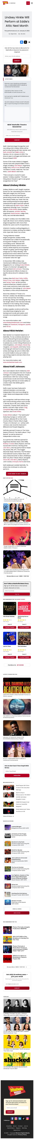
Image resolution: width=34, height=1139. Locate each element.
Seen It (10, 624)
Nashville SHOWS (8, 821)
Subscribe (17, 775)
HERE (14, 158)
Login (23, 3)
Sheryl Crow (15, 168)
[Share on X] (25, 42)
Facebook (14, 325)
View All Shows (17, 909)
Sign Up (17, 61)
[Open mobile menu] (32, 3)
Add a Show (17, 913)
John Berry (7, 448)
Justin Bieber (11, 172)
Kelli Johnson (7, 152)
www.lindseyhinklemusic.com (13, 323)
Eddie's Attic (19, 152)
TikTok (8, 327)
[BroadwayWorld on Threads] (27, 1118)
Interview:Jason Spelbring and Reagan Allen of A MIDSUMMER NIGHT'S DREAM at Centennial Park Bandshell (16, 85)
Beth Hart (15, 278)
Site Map (24, 1128)
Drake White (13, 209)
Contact (20, 1126)
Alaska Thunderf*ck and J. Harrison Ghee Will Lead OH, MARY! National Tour (15, 1014)
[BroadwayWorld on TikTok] (23, 1118)
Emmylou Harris (17, 462)
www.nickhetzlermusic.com (12, 362)
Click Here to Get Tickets (17, 474)
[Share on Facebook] (21, 42)
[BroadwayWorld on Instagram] (16, 1118)
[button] (28, 3)
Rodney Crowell (8, 444)
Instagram (21, 325)
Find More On (16, 665)
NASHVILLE (12, 3)
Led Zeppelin (14, 347)
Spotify (28, 325)
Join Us (26, 1126)
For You (10, 478)
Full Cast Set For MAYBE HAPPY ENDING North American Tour (17, 97)
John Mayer (18, 166)
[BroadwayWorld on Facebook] (12, 1118)
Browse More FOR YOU (16, 967)
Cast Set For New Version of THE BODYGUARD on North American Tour (15, 91)
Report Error (17, 1130)
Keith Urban (20, 205)
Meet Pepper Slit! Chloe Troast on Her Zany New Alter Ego (22, 788)
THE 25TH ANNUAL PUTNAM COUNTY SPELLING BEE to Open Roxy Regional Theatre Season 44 (17, 103)
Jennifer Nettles (20, 211)
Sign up (17, 988)
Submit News (11, 1128)
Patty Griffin (23, 278)
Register (19, 3)
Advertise (9, 1126)
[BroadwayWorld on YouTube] (12, 1122)
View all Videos (7, 816)
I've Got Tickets (9, 627)
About (14, 1126)
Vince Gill (6, 460)
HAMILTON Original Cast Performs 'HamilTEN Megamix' (22, 804)
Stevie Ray (26, 345)
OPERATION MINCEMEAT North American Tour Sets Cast (16, 1050)
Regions (18, 1128)
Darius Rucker (15, 213)
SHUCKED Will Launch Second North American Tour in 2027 (15, 1067)
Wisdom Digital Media (23, 1133)
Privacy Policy (22, 1135)
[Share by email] (29, 42)
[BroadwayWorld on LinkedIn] (19, 1118)
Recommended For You (10, 922)
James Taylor (10, 282)
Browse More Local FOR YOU (18, 576)
